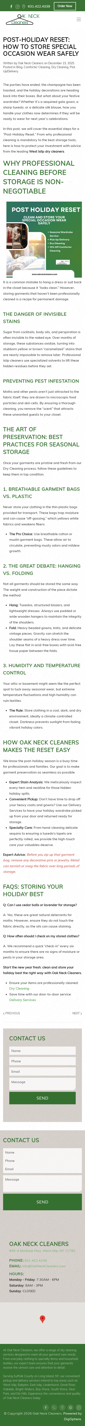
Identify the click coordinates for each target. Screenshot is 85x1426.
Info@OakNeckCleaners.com (44, 1266)
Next (76, 1013)
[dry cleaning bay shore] (24, 7)
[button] (42, 1319)
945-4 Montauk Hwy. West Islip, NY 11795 (42, 1251)
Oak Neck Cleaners (30, 63)
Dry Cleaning (59, 67)
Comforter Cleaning (37, 67)
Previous (12, 1013)
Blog (19, 67)
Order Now (65, 6)
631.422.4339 (36, 1260)
